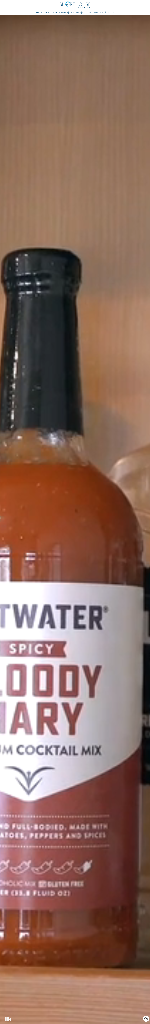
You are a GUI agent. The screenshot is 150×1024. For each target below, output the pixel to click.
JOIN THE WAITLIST (42, 13)
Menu (71, 13)
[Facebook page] (105, 12)
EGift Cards (98, 13)
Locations (86, 13)
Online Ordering (59, 13)
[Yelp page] (113, 12)
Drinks (78, 13)
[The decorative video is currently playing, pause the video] (6, 1018)
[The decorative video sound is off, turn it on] (10, 1019)
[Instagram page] (109, 12)
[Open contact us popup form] (146, 1019)
